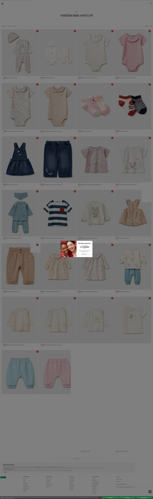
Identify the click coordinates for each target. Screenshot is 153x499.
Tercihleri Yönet (110, 497)
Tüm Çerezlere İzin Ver (144, 497)
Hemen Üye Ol (84, 254)
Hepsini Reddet (127, 497)
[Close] (91, 241)
